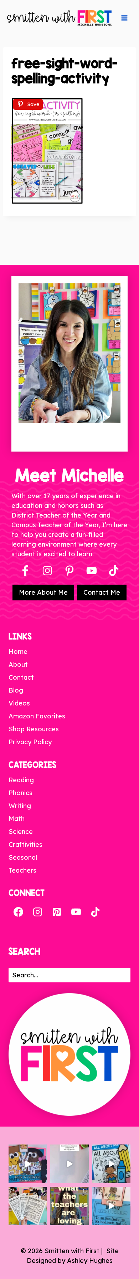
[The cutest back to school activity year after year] (28, 1164)
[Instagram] (47, 570)
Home (18, 651)
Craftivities (25, 844)
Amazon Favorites (37, 716)
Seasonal (23, 857)
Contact (21, 677)
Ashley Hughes (90, 1260)
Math (17, 819)
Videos (19, 703)
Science (21, 831)
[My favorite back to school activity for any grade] (69, 1164)
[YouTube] (91, 570)
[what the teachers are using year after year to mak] (69, 1206)
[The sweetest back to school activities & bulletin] (111, 1206)
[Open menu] (124, 18)
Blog (16, 690)
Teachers (22, 870)
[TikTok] (95, 911)
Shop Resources (34, 729)
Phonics (20, 793)
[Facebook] (25, 570)
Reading (21, 780)
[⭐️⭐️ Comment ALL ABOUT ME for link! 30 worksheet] (111, 1164)
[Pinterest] (69, 570)
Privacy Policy (30, 742)
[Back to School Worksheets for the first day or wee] (28, 1206)
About (18, 664)
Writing (20, 806)
